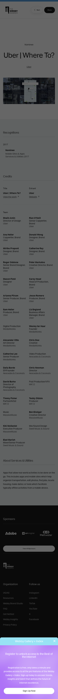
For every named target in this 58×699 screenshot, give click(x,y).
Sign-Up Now (29, 691)
